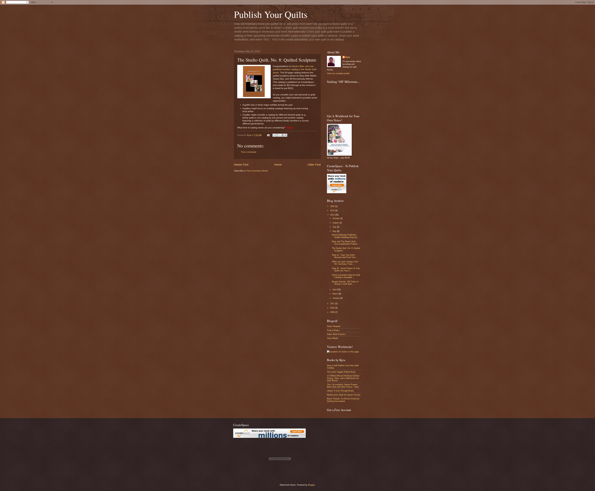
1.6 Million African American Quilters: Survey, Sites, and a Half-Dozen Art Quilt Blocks (343, 378)
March (336, 294)
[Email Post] (268, 135)
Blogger (311, 485)
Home (278, 164)
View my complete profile (338, 73)
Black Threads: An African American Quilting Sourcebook (343, 400)
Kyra (348, 57)
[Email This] (273, 135)
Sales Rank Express (336, 334)
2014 (332, 210)
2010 (332, 308)
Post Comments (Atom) (257, 171)
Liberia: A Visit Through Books (340, 391)
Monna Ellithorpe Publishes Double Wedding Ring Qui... (345, 236)
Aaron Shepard (333, 326)
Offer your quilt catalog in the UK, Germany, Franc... (345, 262)
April (335, 289)
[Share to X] (279, 135)
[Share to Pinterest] (285, 135)
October (336, 218)
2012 (332, 215)
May (335, 231)
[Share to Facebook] (282, 135)
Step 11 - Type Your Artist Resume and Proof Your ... (345, 256)
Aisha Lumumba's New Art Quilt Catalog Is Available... (346, 276)
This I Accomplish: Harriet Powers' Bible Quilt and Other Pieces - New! (343, 385)
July (335, 227)
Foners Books (333, 330)
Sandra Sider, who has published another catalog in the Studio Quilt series (294, 69)
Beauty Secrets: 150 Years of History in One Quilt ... (345, 282)
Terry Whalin (332, 338)
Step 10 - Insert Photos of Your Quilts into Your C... (346, 269)
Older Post (314, 164)
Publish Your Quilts (270, 14)
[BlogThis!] (276, 135)
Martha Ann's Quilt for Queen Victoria (343, 395)
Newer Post (241, 164)
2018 (332, 206)
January (336, 298)
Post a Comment (248, 152)
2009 (332, 312)
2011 (332, 303)
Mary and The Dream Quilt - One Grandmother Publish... (345, 242)
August (336, 223)
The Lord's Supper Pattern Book (341, 372)
